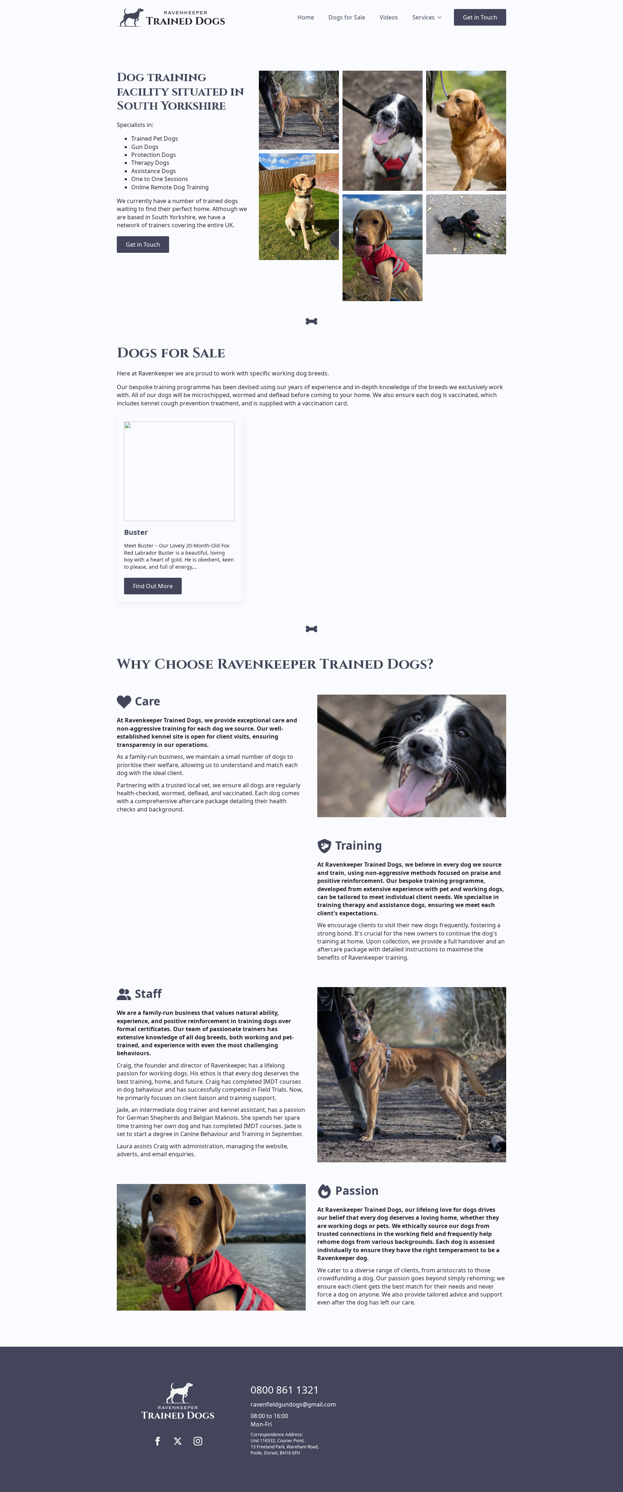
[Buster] (179, 471)
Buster (136, 532)
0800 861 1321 (285, 1389)
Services (423, 17)
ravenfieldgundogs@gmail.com (293, 1404)
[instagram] (198, 1441)
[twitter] (178, 1441)
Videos (389, 17)
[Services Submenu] (442, 17)
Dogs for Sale (346, 17)
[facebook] (157, 1441)
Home (305, 17)
